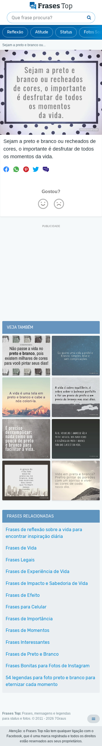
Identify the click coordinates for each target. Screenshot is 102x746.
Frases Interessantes (28, 642)
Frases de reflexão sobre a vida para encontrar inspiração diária (44, 533)
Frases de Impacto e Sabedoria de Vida (47, 583)
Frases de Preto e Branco (32, 654)
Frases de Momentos (27, 630)
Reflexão (15, 32)
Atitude (41, 32)
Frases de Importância (29, 618)
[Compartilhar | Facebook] (6, 169)
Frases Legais (20, 560)
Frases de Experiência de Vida (37, 571)
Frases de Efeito (23, 595)
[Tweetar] (35, 169)
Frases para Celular (26, 607)
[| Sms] (45, 169)
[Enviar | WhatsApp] (16, 169)
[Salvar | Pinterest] (26, 169)
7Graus (60, 719)
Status (66, 32)
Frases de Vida (21, 548)
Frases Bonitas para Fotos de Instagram (48, 665)
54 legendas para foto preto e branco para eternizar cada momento (50, 681)
